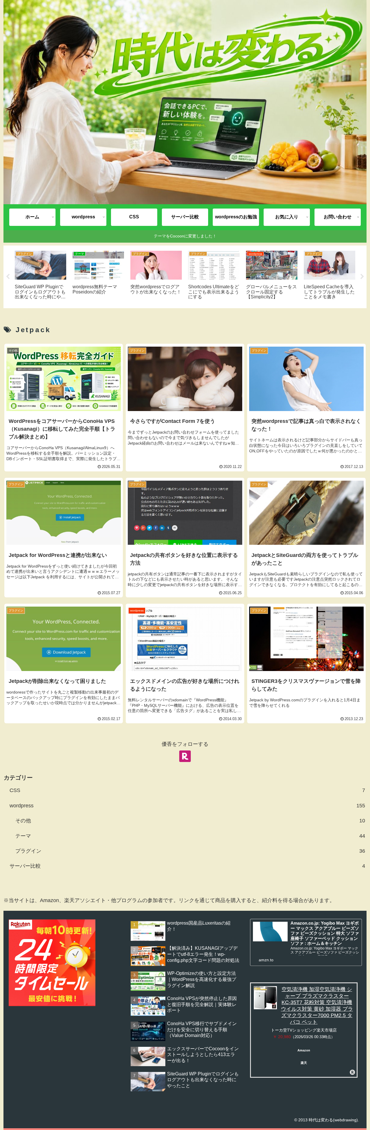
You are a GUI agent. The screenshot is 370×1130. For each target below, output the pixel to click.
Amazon (303, 1050)
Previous (8, 277)
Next (362, 277)
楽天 (304, 1062)
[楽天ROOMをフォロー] (185, 756)
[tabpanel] (40, 276)
